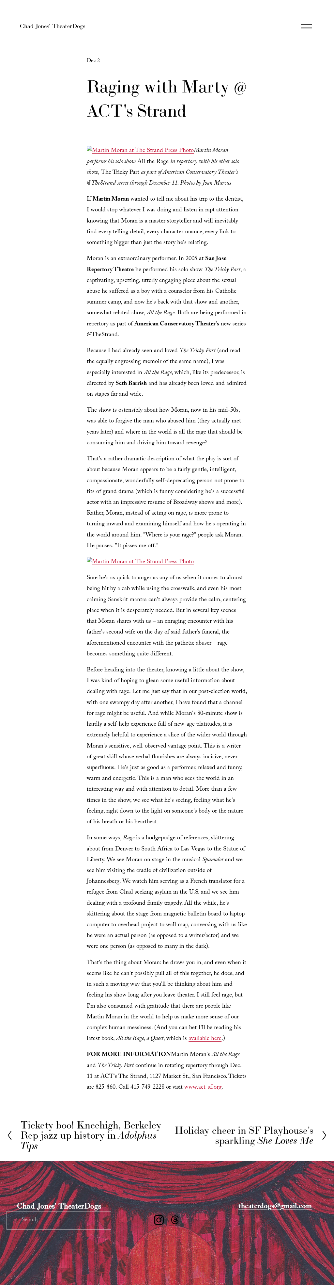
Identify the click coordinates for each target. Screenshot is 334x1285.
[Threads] (175, 1220)
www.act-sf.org (202, 1088)
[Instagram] (159, 1220)
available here (205, 1039)
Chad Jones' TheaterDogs (52, 26)
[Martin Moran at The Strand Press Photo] (140, 151)
